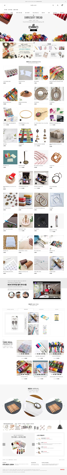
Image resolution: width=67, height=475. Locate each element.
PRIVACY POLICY (11, 459)
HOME (60, 459)
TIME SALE (6, 12)
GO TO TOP (62, 459)
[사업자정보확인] (14, 470)
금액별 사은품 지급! (33, 1)
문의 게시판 (10, 9)
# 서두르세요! (11, 347)
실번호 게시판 (15, 9)
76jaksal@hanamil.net (28, 470)
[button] (63, 1)
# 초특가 (8, 347)
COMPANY (4, 459)
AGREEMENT (15, 459)
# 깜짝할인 (4, 347)
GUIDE (7, 459)
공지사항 (5, 9)
